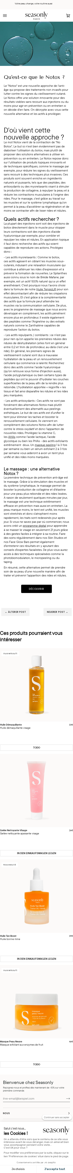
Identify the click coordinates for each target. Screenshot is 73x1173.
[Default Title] (36, 790)
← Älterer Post (15, 612)
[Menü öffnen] (8, 15)
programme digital (34, 525)
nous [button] (6, 1113)
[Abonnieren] (65, 1098)
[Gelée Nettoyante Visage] (36, 790)
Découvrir (36, 589)
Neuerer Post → (57, 612)
